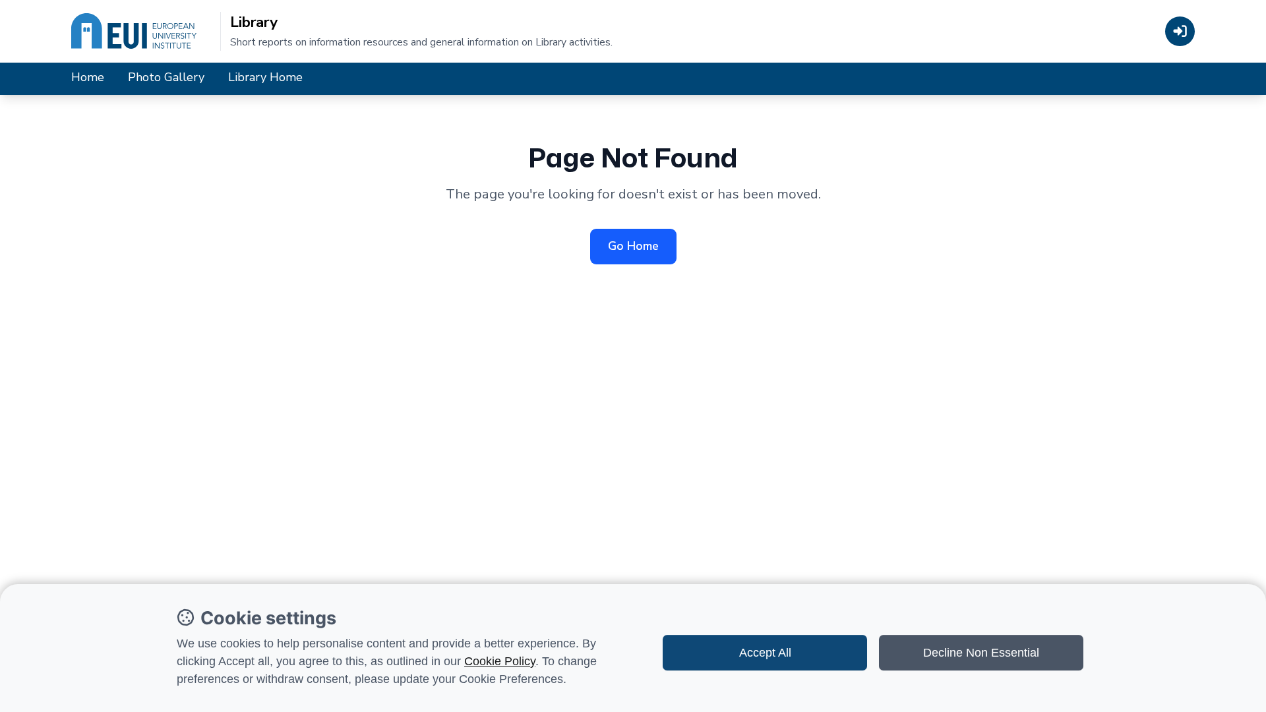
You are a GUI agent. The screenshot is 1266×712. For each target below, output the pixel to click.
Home (87, 77)
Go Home (633, 246)
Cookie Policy (499, 661)
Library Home (265, 77)
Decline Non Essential (981, 652)
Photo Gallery (166, 77)
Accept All (765, 652)
